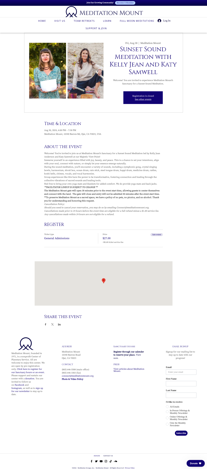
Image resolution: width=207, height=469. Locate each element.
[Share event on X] (52, 324)
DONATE (97, 456)
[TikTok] (110, 461)
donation (29, 378)
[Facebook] (91, 461)
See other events (143, 99)
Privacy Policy (130, 468)
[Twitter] (96, 461)
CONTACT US (108, 456)
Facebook (19, 384)
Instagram (16, 388)
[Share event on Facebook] (45, 324)
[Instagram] (106, 461)
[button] (196, 463)
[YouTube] (101, 461)
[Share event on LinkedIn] (59, 324)
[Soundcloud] (115, 461)
